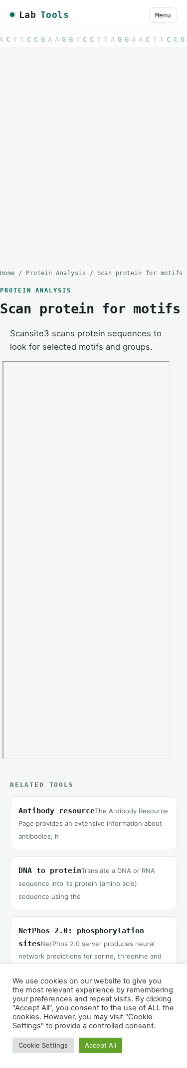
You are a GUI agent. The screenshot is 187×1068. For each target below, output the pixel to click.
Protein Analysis (56, 273)
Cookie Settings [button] (43, 1045)
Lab (44, 14)
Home (7, 273)
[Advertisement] (93, 150)
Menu (163, 15)
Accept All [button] (100, 1045)
